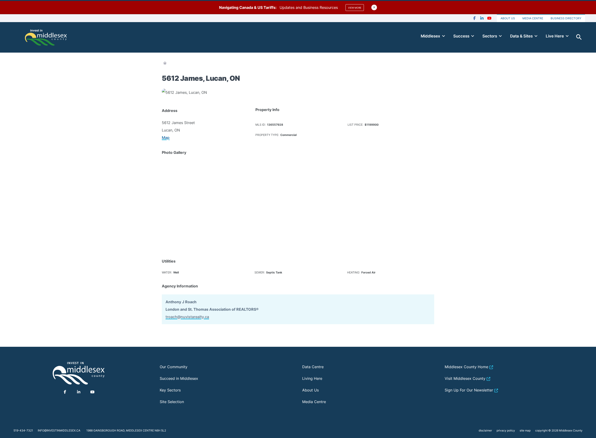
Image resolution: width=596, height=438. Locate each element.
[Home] (46, 37)
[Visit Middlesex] (78, 373)
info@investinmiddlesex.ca (59, 430)
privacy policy (506, 430)
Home (165, 63)
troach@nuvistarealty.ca (187, 316)
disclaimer (485, 430)
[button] (185, 178)
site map (525, 430)
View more (354, 7)
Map (165, 137)
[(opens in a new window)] (474, 18)
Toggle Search (579, 37)
